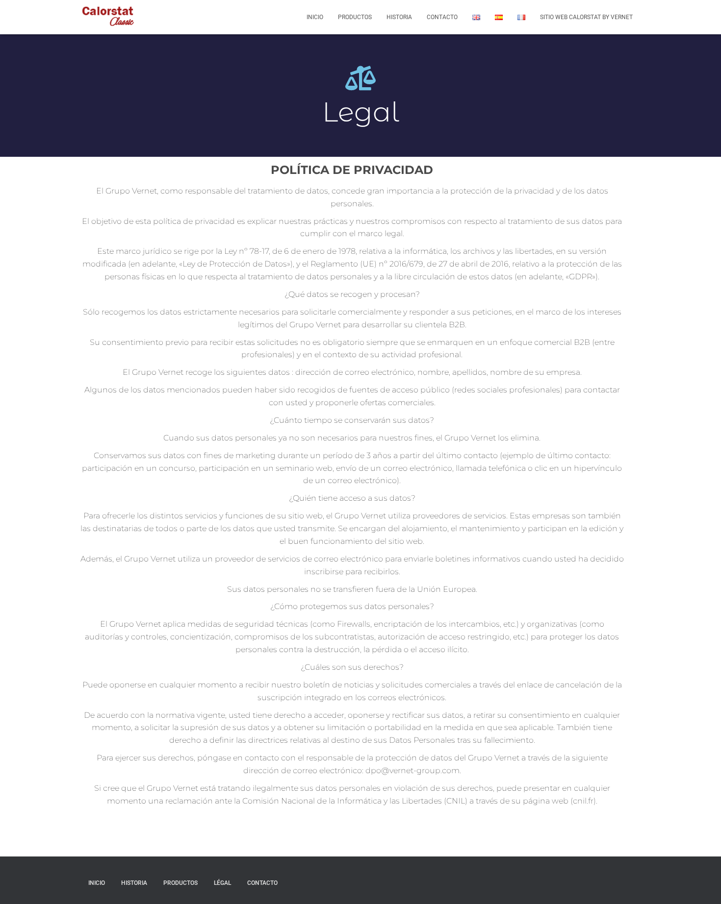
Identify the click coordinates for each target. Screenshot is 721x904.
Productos (355, 17)
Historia (399, 17)
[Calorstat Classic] (108, 17)
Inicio (315, 17)
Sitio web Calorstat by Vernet (586, 17)
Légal (222, 883)
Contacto (442, 17)
